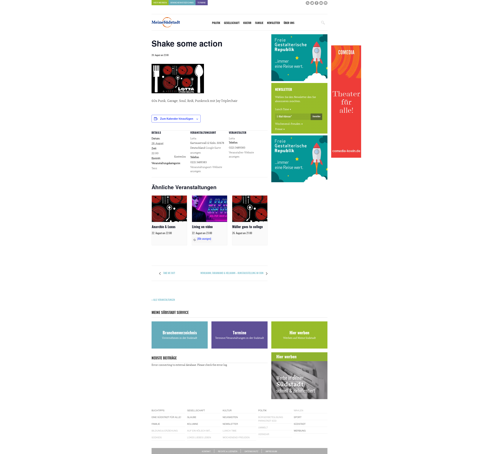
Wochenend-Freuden (287, 123)
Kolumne (192, 423)
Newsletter (273, 23)
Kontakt (206, 451)
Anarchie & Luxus (164, 227)
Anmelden (316, 116)
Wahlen (298, 410)
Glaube (191, 417)
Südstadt (300, 423)
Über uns (289, 23)
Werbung (300, 430)
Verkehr (263, 434)
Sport (297, 417)
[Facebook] (316, 3)
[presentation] (169, 209)
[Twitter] (312, 3)
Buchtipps (158, 410)
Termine (201, 2)
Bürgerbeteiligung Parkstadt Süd (270, 418)
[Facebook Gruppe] (321, 3)
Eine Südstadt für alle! (166, 417)
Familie (259, 23)
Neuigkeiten (230, 417)
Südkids (157, 437)
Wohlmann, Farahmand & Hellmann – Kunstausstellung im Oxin (232, 273)
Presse (279, 129)
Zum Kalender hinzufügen (176, 118)
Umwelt (263, 427)
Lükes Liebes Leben (199, 437)
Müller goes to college (247, 227)
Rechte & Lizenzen (227, 451)
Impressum (271, 451)
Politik (216, 23)
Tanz (154, 168)
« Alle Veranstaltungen (163, 300)
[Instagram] (325, 3)
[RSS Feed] (307, 3)
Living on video (202, 227)
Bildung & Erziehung (165, 430)
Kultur (247, 23)
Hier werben (160, 2)
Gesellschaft (232, 23)
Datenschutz (251, 451)
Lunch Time (282, 109)
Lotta (193, 138)
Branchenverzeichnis (182, 2)
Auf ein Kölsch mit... (199, 430)
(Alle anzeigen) (204, 239)
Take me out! (169, 273)
